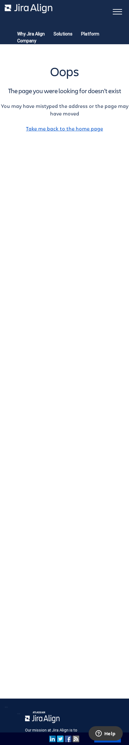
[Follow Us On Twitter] (60, 738)
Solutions (63, 34)
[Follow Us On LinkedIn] (52, 738)
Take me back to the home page (64, 129)
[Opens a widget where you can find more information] (105, 734)
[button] (117, 11)
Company (26, 41)
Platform (90, 34)
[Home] (28, 8)
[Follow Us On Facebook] (68, 738)
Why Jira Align (31, 34)
